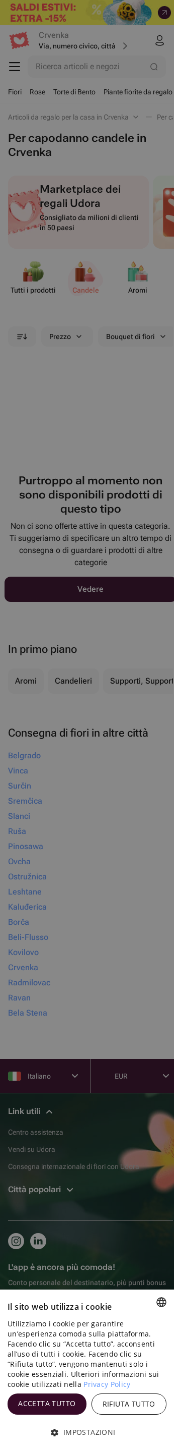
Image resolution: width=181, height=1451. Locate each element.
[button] (87, 1432)
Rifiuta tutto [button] (129, 1404)
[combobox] (161, 1302)
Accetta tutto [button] (46, 1403)
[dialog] (87, 1370)
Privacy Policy (106, 1384)
